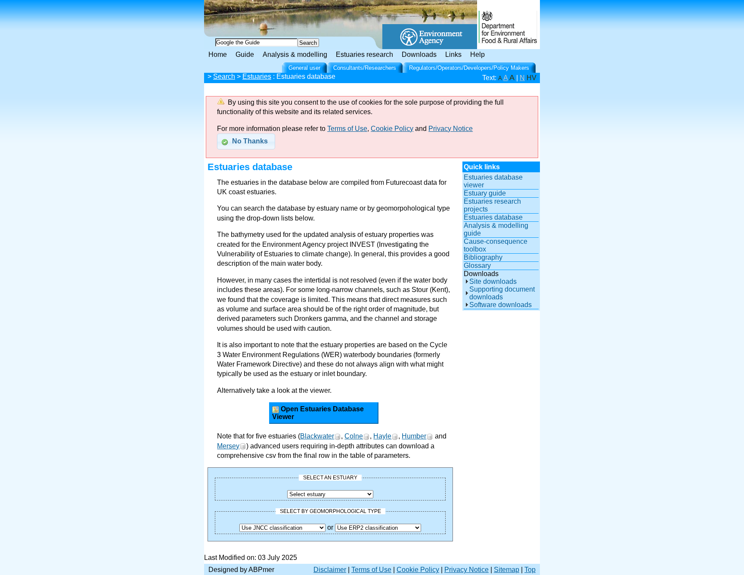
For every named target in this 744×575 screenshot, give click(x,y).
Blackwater (317, 436)
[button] (246, 141)
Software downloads (500, 304)
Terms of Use (347, 128)
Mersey (228, 446)
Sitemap (506, 569)
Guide (245, 54)
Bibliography (483, 257)
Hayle (382, 436)
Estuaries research (364, 54)
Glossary (477, 265)
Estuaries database (493, 217)
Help (477, 54)
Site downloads (493, 281)
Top (530, 569)
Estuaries (256, 76)
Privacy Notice (450, 128)
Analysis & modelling (295, 54)
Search (224, 76)
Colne (353, 436)
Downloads (419, 54)
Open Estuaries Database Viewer (318, 412)
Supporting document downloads (502, 293)
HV (531, 77)
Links (453, 54)
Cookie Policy (392, 128)
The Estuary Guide (277, 13)
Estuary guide (485, 193)
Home (217, 54)
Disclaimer (329, 569)
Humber (414, 436)
